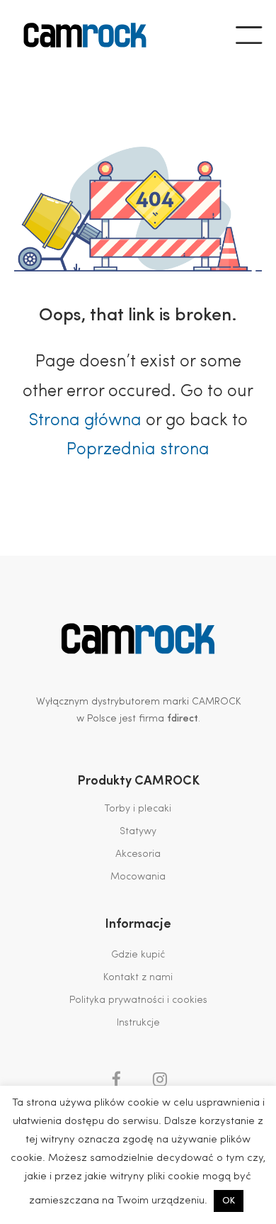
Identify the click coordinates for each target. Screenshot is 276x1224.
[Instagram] (160, 1079)
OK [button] (228, 1201)
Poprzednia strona (138, 450)
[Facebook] (116, 1079)
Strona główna (85, 420)
